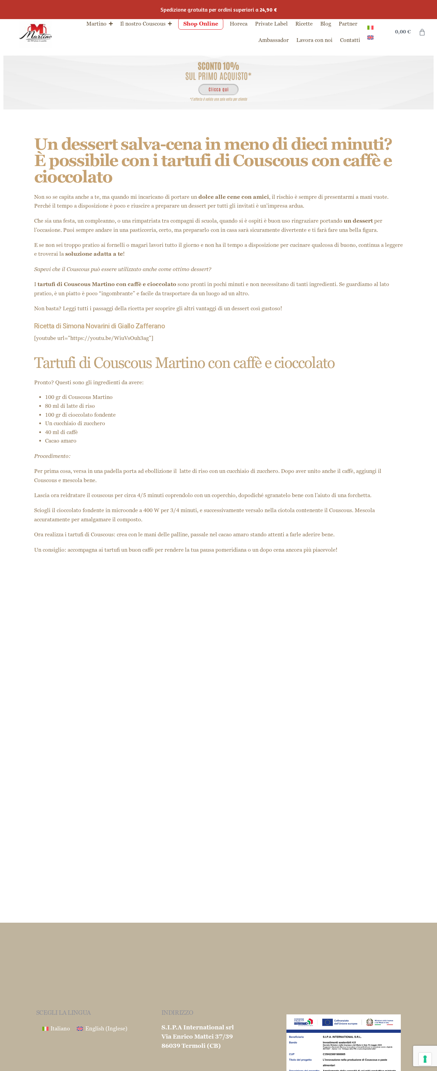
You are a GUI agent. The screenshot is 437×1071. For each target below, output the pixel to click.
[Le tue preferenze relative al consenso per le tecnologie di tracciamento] (425, 1059)
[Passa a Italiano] (370, 27)
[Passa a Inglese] (370, 37)
